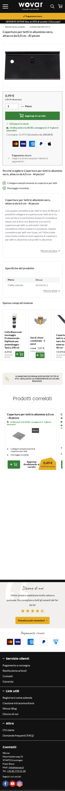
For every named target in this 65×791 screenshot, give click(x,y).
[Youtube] (13, 784)
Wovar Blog (10, 708)
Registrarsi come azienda (17, 697)
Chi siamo (8, 730)
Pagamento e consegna (16, 665)
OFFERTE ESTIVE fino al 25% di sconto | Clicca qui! (33, 21)
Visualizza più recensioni (31, 620)
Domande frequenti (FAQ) (18, 735)
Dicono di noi (10, 714)
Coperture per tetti (40, 27)
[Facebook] (6, 784)
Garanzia (8, 681)
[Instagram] (19, 784)
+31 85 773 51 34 (16, 771)
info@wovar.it (16, 767)
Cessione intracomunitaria (18, 703)
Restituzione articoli (15, 670)
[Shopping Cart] (60, 6)
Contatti (8, 676)
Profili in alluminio (15, 27)
